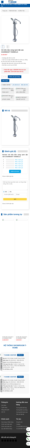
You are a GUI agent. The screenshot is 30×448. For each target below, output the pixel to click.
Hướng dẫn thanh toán (22, 412)
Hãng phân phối (5, 409)
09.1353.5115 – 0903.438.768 (20, 84)
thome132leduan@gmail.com (13, 362)
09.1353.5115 (12, 360)
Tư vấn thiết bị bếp (21, 428)
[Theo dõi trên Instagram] (5, 440)
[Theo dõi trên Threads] (16, 440)
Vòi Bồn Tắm (21, 10)
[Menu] (2, 2)
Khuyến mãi (19, 422)
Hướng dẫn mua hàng (21, 410)
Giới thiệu (3, 405)
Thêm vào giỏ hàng (14, 76)
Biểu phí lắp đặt (20, 414)
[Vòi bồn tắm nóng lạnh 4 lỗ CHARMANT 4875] (8, 277)
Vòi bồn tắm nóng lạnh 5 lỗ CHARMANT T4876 (21, 337)
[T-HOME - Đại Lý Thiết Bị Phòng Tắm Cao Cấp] (12, 2)
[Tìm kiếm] (23, 1)
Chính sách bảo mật (6, 426)
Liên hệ (3, 412)
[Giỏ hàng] (28, 2)
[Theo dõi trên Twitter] (13, 440)
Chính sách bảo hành (6, 424)
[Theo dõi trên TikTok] (8, 440)
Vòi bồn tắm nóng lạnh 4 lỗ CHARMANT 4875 (7, 337)
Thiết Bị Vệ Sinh (13, 10)
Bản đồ (21, 355)
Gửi (15, 199)
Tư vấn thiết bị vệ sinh (21, 426)
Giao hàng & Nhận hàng (7, 422)
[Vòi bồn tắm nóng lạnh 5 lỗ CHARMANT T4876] (21, 277)
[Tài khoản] (25, 2)
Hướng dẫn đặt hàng (21, 407)
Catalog (18, 424)
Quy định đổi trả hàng (6, 428)
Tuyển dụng (4, 407)
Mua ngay (5, 80)
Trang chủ (4, 10)
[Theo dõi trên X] (10, 440)
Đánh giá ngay (15, 171)
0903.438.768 (20, 360)
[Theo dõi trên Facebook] (2, 440)
